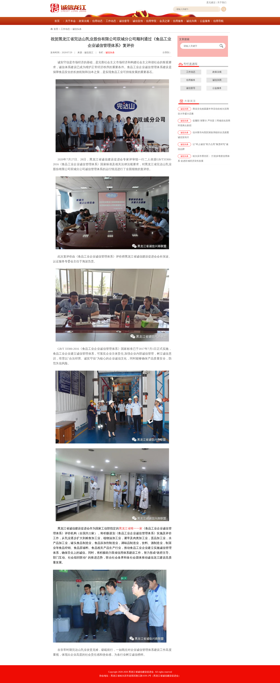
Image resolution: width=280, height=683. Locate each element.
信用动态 (97, 21)
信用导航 (218, 21)
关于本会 (70, 21)
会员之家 (164, 21)
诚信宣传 (138, 21)
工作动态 (111, 21)
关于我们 (221, 2)
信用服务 (178, 21)
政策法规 (84, 21)
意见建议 (211, 2)
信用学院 (151, 21)
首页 (57, 21)
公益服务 (205, 21)
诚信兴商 (191, 21)
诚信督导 (124, 21)
